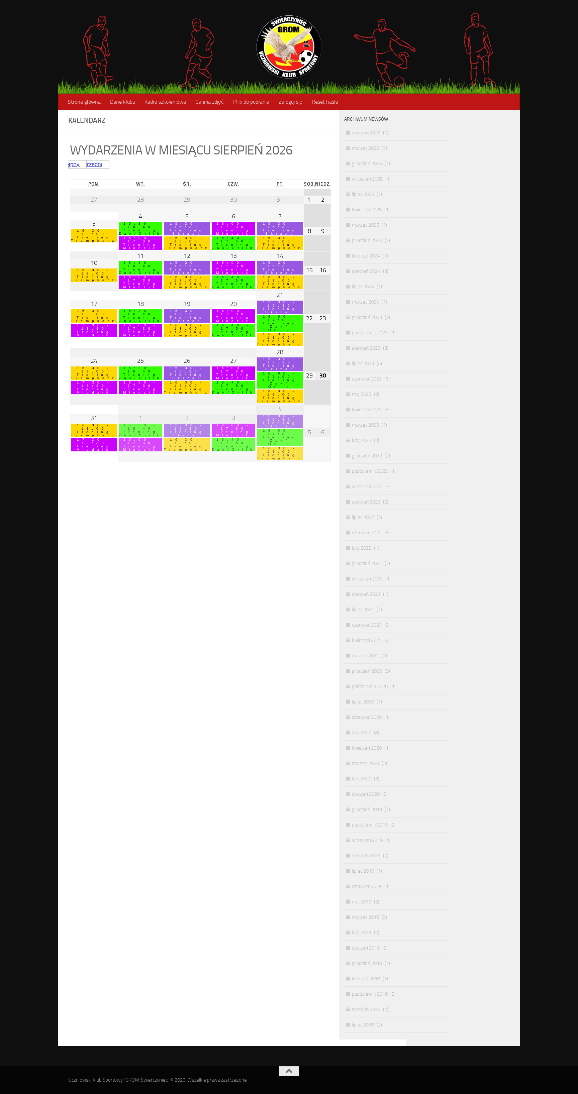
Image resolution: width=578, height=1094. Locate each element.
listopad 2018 (366, 979)
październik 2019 (370, 825)
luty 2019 (361, 932)
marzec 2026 (365, 148)
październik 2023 (370, 333)
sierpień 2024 (366, 271)
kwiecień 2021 (367, 640)
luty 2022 (361, 548)
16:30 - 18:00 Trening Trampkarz (94, 235)
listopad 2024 (366, 256)
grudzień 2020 (367, 671)
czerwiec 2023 (367, 379)
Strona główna (84, 102)
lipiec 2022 (363, 517)
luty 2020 (361, 779)
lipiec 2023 (363, 363)
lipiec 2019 (363, 871)
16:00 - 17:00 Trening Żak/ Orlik (280, 323)
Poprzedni (89, 164)
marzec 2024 (365, 302)
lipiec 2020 (363, 702)
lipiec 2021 (363, 610)
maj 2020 (361, 733)
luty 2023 (361, 440)
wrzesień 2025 (367, 179)
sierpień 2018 (366, 1009)
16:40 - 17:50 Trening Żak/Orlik (233, 243)
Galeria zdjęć (209, 102)
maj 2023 (361, 394)
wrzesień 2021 (367, 579)
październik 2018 (370, 994)
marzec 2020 (365, 763)
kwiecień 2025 (367, 210)
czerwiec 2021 (367, 625)
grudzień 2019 (367, 809)
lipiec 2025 (363, 194)
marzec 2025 (365, 225)
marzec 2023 (365, 425)
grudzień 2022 (367, 456)
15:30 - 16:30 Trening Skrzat (187, 228)
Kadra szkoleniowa (165, 102)
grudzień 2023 (367, 317)
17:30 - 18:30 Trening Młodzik (94, 330)
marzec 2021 (365, 656)
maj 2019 (361, 902)
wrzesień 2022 (367, 486)
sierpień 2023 (366, 348)
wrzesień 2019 (367, 840)
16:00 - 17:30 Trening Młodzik (140, 243)
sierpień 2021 (366, 594)
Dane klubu (122, 102)
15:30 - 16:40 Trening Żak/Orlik (140, 228)
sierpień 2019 (366, 856)
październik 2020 (370, 686)
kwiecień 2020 (367, 748)
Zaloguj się (290, 102)
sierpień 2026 (366, 133)
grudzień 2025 (367, 163)
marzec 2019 (365, 917)
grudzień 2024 (367, 240)
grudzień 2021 (367, 563)
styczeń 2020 (366, 794)
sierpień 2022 (366, 502)
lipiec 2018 (363, 1025)
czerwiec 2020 (367, 717)
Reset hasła (325, 102)
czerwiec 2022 (367, 533)
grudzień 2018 (367, 963)
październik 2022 (370, 471)
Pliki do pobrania (251, 102)
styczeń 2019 (366, 948)
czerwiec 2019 (367, 886)
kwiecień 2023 (367, 410)
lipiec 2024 (363, 287)
